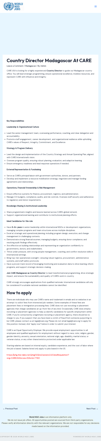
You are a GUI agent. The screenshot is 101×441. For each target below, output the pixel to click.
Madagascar (30, 66)
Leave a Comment (15, 66)
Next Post (92, 408)
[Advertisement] (50, 35)
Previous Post (10, 408)
